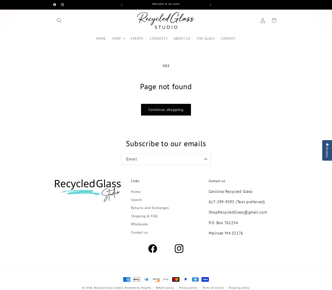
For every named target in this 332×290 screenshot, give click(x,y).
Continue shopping (166, 109)
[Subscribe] (205, 159)
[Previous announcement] (121, 4)
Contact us (139, 232)
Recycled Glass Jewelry (109, 287)
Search (136, 199)
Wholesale (139, 224)
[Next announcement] (210, 4)
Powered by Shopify (138, 287)
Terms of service (213, 287)
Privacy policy (188, 287)
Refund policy (165, 287)
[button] (59, 20)
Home (135, 191)
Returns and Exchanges (150, 207)
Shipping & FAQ (144, 216)
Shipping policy (239, 287)
